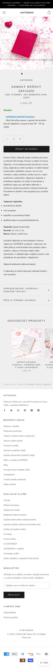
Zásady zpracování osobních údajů (19, 455)
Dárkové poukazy (11, 505)
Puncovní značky (11, 445)
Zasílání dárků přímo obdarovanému (20, 519)
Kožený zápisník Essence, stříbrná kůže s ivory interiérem (26, 364)
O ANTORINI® (10, 543)
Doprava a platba (11, 426)
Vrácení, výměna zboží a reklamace (19, 436)
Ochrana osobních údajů (15, 450)
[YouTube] (32, 410)
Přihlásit (14, 595)
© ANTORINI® (26, 630)
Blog (6, 465)
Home (6, 384)
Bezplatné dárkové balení (15, 514)
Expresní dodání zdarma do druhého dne (22, 524)
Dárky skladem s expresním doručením (21, 558)
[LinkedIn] (38, 410)
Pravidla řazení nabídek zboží (17, 469)
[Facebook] (5, 410)
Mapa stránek (10, 484)
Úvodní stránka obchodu (15, 479)
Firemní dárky (10, 539)
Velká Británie (10, 612)
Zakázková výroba (12, 510)
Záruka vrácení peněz (13, 440)
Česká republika (11, 617)
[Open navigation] (4, 12)
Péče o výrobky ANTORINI (20, 300)
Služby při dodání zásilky (15, 529)
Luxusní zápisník (18, 384)
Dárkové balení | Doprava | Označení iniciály (21, 290)
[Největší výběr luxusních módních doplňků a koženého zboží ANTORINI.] (26, 13)
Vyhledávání (9, 474)
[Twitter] (11, 410)
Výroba (7, 500)
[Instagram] (18, 410)
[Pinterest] (25, 410)
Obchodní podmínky (13, 431)
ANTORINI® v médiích (14, 548)
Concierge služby (11, 553)
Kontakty (8, 534)
